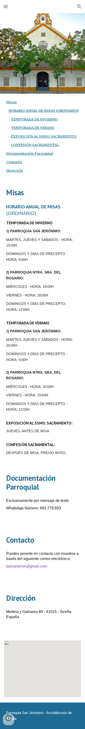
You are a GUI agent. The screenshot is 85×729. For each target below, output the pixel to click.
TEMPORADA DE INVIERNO (34, 119)
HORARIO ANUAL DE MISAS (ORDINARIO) (43, 111)
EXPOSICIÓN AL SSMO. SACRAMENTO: (44, 136)
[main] (42, 192)
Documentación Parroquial (29, 153)
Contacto (14, 162)
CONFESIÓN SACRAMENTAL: (35, 145)
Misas (11, 102)
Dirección (14, 171)
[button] (5, 6)
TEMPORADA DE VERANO (32, 128)
